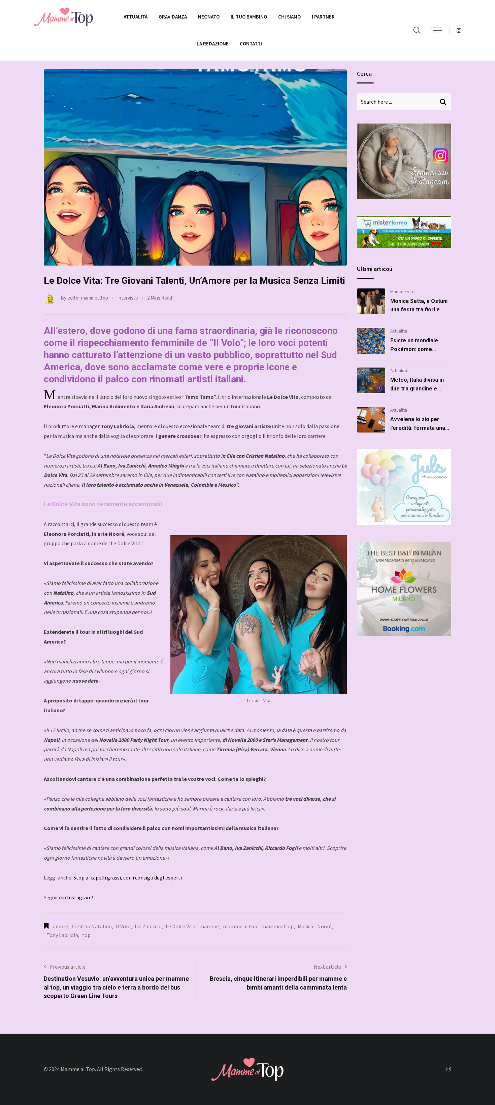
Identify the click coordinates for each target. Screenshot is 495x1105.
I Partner (323, 16)
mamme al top (240, 926)
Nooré (324, 926)
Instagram (79, 897)
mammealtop (277, 926)
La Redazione (213, 43)
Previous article (68, 966)
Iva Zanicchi (148, 926)
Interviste (127, 298)
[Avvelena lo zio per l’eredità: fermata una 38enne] (371, 420)
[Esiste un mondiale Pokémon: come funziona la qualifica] (371, 340)
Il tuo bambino (249, 16)
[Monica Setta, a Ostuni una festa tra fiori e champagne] (371, 301)
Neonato (209, 16)
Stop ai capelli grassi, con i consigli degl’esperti (127, 877)
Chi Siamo (289, 16)
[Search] (417, 30)
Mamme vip (401, 291)
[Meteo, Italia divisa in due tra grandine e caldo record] (371, 380)
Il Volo (123, 926)
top (86, 935)
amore (60, 926)
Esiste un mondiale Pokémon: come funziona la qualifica (415, 349)
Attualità (135, 16)
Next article (327, 966)
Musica (305, 926)
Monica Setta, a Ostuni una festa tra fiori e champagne (419, 309)
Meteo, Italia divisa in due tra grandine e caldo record (417, 388)
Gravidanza (173, 16)
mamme (209, 926)
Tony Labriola (62, 935)
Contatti (251, 43)
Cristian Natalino (92, 926)
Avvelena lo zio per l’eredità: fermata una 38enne (417, 428)
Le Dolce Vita (180, 926)
